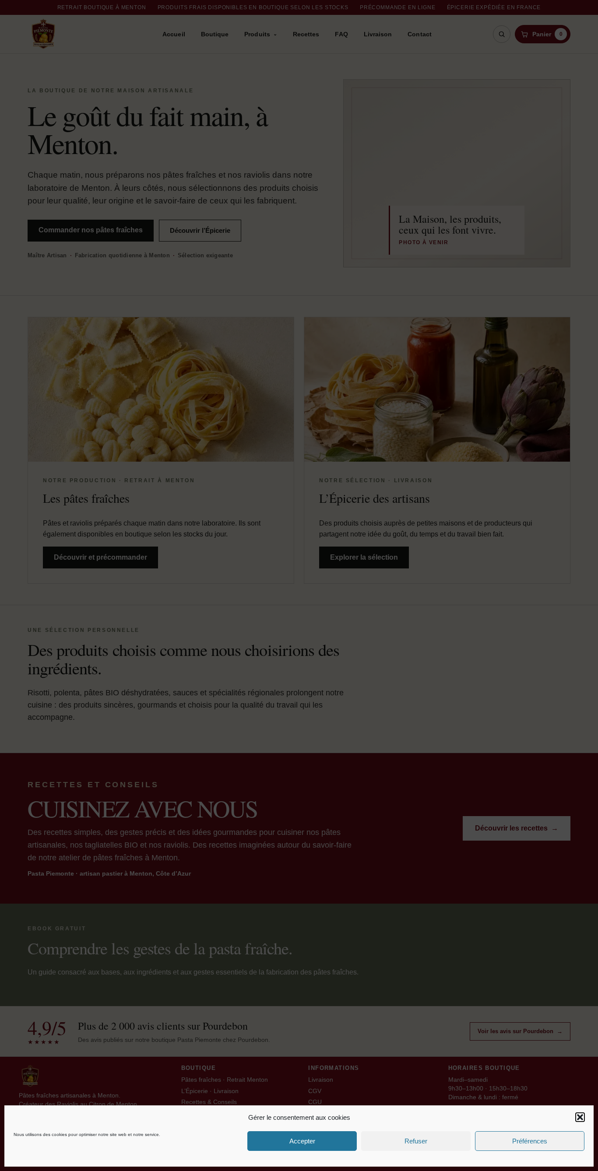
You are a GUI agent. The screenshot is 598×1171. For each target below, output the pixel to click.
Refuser (416, 1141)
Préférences (529, 1141)
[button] (580, 1117)
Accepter (302, 1141)
